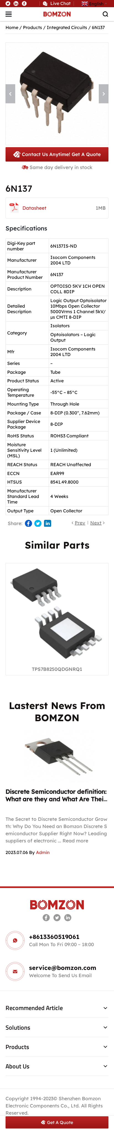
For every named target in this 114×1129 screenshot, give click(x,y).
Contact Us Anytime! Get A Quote (61, 154)
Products (32, 27)
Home (12, 27)
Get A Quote (60, 1122)
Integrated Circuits (67, 27)
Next (96, 523)
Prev (80, 523)
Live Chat (60, 3)
